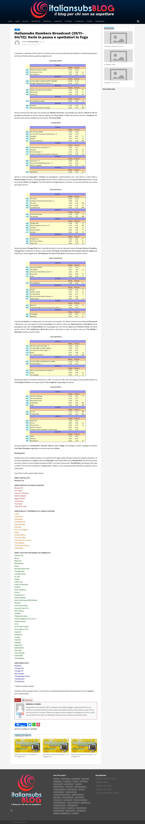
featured (69, 787)
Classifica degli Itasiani (62, 795)
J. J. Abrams (67, 781)
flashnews (57, 781)
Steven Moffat (59, 787)
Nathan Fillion (59, 810)
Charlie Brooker (59, 802)
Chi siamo (68, 21)
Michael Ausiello (80, 787)
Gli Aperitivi (76, 779)
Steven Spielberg (59, 789)
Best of (81, 789)
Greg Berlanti (72, 805)
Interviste (47, 21)
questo (91, 691)
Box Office (71, 808)
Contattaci (79, 21)
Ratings (34, 729)
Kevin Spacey (85, 802)
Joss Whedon (58, 784)
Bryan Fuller (70, 810)
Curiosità (58, 21)
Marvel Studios (71, 792)
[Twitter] (17, 714)
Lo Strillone (65, 779)
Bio (18, 700)
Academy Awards (60, 805)
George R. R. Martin (80, 800)
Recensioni (36, 21)
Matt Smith (58, 800)
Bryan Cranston (77, 795)
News (17, 21)
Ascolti (26, 21)
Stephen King (81, 810)
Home (10, 21)
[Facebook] (20, 714)
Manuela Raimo (34, 42)
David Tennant (59, 792)
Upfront (78, 784)
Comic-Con (85, 779)
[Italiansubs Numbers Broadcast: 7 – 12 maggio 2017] (84, 752)
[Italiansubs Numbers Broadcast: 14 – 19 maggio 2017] (56, 752)
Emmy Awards (72, 789)
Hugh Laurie (68, 800)
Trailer (75, 781)
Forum (89, 21)
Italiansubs (99, 21)
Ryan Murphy (69, 784)
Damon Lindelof (67, 797)
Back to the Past (73, 802)
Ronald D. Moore (59, 808)
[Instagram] (20, 716)
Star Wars (83, 781)
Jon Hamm (57, 797)
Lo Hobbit (75, 813)
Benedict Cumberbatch (62, 813)
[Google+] (23, 714)
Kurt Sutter (79, 797)
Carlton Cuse (81, 808)
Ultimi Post (28, 700)
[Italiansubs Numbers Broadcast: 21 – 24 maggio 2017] (27, 752)
